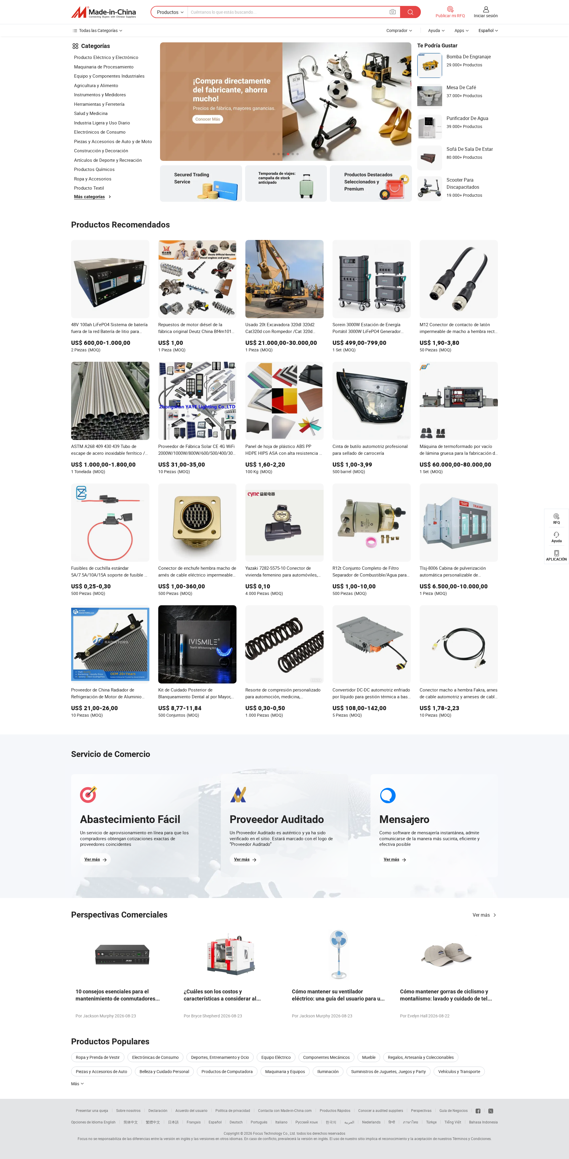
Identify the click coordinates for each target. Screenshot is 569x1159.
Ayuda (434, 30)
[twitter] (490, 1110)
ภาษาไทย (410, 1122)
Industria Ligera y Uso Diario (102, 123)
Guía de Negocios (453, 1110)
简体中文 (131, 1122)
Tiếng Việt (453, 1122)
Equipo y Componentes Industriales (109, 76)
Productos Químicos (94, 169)
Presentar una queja (92, 1110)
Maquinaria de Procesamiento (104, 67)
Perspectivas (421, 1110)
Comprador (396, 30)
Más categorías (89, 196)
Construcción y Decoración (101, 150)
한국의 (331, 1122)
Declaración (157, 1110)
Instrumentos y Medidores (100, 94)
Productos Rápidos (335, 1110)
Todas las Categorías (98, 30)
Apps (459, 30)
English (110, 1122)
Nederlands (371, 1122)
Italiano (281, 1122)
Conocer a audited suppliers (380, 1110)
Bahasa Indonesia (483, 1122)
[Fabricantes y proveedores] (103, 12)
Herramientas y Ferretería (99, 104)
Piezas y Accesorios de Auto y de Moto (113, 141)
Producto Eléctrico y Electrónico (106, 57)
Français (194, 1122)
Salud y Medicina (91, 113)
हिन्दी (392, 1122)
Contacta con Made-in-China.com (285, 1110)
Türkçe (431, 1122)
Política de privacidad (232, 1110)
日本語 (173, 1122)
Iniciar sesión (486, 15)
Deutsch (236, 1122)
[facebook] (478, 1110)
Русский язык (306, 1122)
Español (215, 1122)
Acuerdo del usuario (191, 1110)
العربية (349, 1122)
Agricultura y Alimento (96, 85)
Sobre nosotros (128, 1110)
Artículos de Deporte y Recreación (108, 160)
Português (259, 1122)
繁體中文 (153, 1122)
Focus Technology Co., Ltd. (274, 1133)
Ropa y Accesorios (92, 179)
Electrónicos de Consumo (100, 132)
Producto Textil (89, 188)
